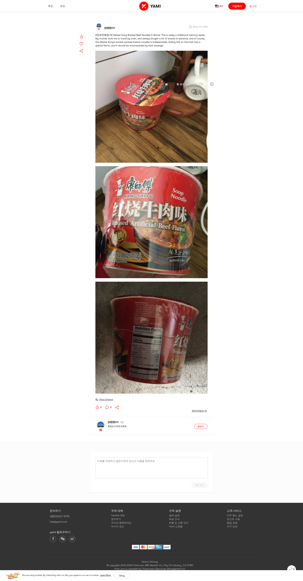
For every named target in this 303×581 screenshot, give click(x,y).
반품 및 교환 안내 (178, 522)
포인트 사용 (233, 519)
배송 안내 (174, 519)
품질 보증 (232, 522)
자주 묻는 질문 (235, 515)
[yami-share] (81, 47)
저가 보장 (232, 526)
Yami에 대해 (118, 515)
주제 (62, 6)
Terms (145, 561)
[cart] (291, 569)
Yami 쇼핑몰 (176, 526)
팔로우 (201, 426)
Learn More (105, 575)
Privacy (154, 561)
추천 (50, 6)
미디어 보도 (117, 526)
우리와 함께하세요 (121, 522)
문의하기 (116, 519)
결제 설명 (174, 515)
